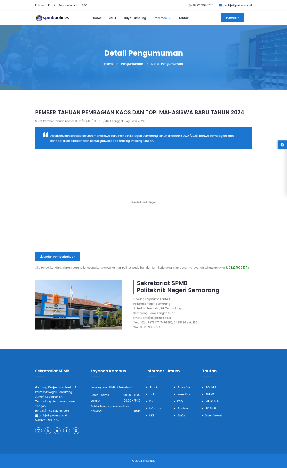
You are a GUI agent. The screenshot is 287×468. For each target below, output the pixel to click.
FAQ (84, 5)
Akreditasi (184, 394)
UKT (151, 415)
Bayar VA (183, 387)
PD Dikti (210, 408)
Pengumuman (68, 5)
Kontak (183, 18)
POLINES (210, 387)
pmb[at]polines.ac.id (238, 5)
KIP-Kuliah (212, 401)
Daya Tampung (135, 18)
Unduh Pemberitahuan (59, 257)
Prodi (51, 5)
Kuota (153, 401)
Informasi (161, 18)
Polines (40, 5)
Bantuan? (232, 18)
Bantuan (183, 408)
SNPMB (210, 394)
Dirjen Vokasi (213, 415)
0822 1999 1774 (238, 268)
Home (97, 18)
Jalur (112, 18)
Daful (181, 415)
